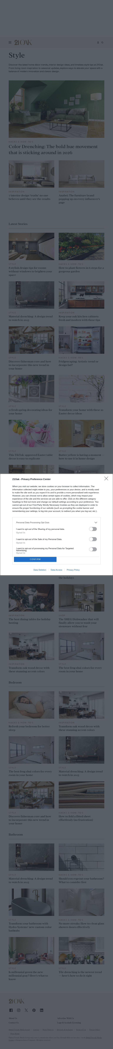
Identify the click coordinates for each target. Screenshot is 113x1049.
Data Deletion (40, 570)
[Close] (107, 479)
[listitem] (56, 522)
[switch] (93, 529)
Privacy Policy (73, 570)
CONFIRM (35, 559)
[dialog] (56, 524)
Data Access (56, 570)
